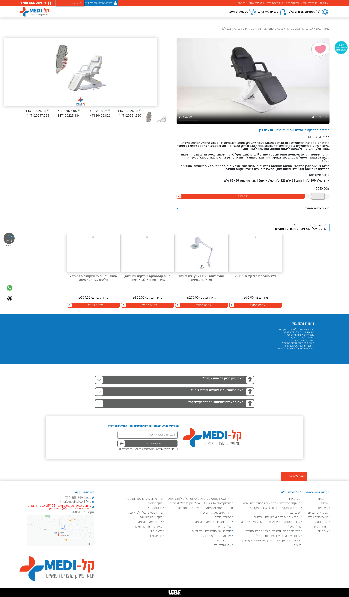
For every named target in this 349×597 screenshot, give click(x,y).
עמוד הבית (323, 28)
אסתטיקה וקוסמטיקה (299, 28)
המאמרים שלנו (256, 3)
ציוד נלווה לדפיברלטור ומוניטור (144, 498)
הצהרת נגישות (319, 526)
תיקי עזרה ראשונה (151, 517)
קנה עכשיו (242, 196)
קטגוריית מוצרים (275, 3)
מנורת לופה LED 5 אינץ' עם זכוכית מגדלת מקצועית (201, 278)
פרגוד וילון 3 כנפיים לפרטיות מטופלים (276, 536)
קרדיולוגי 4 (156, 536)
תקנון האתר (321, 522)
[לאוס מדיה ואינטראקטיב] (174, 592)
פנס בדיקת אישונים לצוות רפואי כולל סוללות (272, 531)
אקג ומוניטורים (222, 545)
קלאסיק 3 (156, 531)
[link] (9, 288)
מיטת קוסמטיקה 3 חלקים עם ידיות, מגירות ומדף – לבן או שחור (147, 278)
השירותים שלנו (310, 3)
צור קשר (242, 3)
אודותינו (324, 3)
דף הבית (323, 498)
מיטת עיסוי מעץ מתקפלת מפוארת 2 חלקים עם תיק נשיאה (93, 278)
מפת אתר (294, 498)
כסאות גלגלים (223, 517)
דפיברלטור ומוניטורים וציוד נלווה (211, 531)
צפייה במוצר (257, 305)
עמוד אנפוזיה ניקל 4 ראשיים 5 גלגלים (277, 517)
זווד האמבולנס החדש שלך (215, 512)
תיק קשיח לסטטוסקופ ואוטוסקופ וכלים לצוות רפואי (199, 498)
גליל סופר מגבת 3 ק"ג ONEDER (255, 276)
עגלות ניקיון (224, 526)
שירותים (323, 508)
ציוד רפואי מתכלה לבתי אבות (145, 512)
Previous (310, 354)
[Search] (81, 2)
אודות (324, 503)
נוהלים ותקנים (293, 3)
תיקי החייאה (155, 503)
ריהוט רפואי (224, 540)
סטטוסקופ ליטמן (152, 508)
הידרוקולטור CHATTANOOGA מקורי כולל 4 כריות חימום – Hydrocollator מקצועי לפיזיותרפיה (201, 505)
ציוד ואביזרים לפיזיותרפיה (215, 536)
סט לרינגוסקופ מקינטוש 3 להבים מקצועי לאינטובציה (276, 510)
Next (301, 354)
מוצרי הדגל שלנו (318, 517)
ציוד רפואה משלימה (150, 522)
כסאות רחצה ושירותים (149, 526)
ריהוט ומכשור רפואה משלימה (213, 522)
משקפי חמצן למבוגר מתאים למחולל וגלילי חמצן (271, 503)
